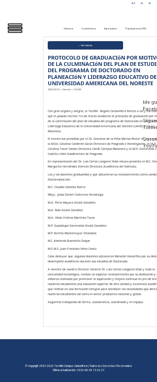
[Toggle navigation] (21, 35)
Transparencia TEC (136, 28)
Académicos (89, 28)
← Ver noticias (85, 45)
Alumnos (68, 28)
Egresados (110, 28)
